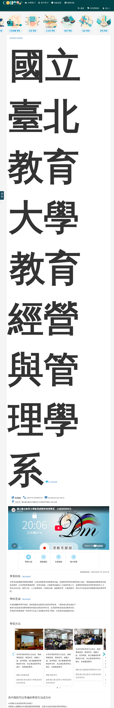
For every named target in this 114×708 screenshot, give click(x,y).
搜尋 (82, 8)
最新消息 (70, 3)
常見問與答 (94, 8)
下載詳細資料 (25, 576)
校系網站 (18, 498)
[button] (57, 688)
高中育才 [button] (44, 3)
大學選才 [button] (31, 3)
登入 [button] (107, 8)
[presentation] (8, 22)
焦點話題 (57, 3)
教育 (13, 38)
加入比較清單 (52, 482)
